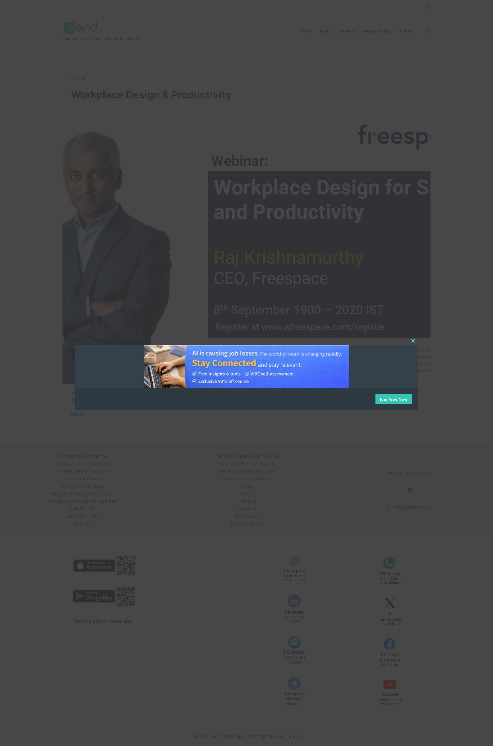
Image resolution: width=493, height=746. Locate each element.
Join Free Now (394, 399)
